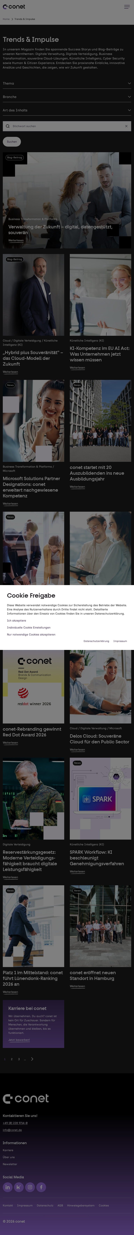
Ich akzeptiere (16, 620)
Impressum (120, 641)
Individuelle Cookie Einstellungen (28, 627)
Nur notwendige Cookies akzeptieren (31, 634)
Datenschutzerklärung (96, 641)
